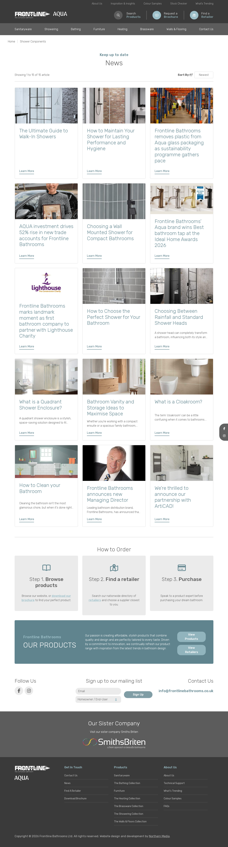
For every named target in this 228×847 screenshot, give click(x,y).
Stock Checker (178, 3)
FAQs (166, 806)
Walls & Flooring (176, 29)
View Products (191, 637)
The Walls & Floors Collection (130, 821)
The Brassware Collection (128, 806)
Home (11, 41)
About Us (97, 3)
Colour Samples (153, 3)
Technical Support (174, 783)
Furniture (99, 29)
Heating (122, 29)
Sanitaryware (23, 29)
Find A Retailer (72, 790)
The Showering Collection (128, 813)
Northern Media (159, 836)
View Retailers (191, 650)
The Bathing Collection (127, 783)
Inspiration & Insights (123, 3)
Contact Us (206, 29)
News (67, 783)
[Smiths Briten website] (114, 743)
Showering (51, 29)
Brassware (147, 29)
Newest (204, 75)
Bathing (76, 29)
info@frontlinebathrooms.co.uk (186, 691)
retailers (95, 600)
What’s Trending (204, 3)
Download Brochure (75, 798)
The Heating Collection (127, 798)
